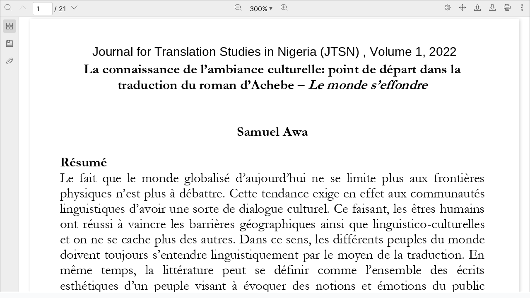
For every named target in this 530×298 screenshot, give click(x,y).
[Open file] (477, 7)
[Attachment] (9, 60)
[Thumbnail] (9, 26)
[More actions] (522, 7)
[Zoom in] (284, 7)
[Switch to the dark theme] (447, 7)
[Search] (7, 7)
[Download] (492, 7)
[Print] (507, 7)
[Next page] (74, 7)
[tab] (9, 27)
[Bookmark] (9, 43)
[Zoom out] (238, 7)
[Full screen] (462, 7)
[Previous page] (22, 7)
